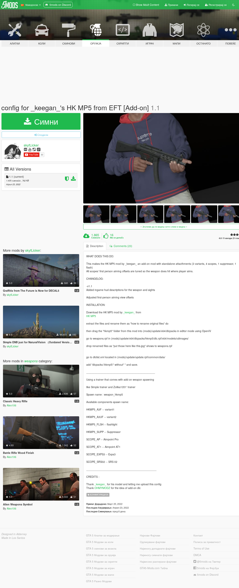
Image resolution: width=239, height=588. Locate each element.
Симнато (95, 238)
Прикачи (172, 5)
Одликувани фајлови (152, 542)
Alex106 (11, 405)
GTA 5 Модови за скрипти (101, 561)
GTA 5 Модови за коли (99, 542)
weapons (31, 361)
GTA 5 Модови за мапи (100, 574)
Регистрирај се (217, 5)
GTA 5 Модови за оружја (101, 555)
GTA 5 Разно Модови (99, 581)
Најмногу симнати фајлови (156, 555)
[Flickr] (25, 149)
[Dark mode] (233, 4)
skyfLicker (31, 145)
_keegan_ (129, 312)
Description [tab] (96, 246)
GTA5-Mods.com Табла (154, 568)
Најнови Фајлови (150, 535)
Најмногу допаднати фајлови (158, 548)
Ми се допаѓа (116, 238)
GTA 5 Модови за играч (100, 568)
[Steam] (34, 149)
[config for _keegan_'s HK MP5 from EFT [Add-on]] (96, 214)
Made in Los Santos (13, 538)
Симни (45, 121)
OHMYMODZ (102, 488)
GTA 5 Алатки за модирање (103, 535)
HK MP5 (91, 316)
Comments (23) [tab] (122, 246)
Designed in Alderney (14, 534)
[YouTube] (30, 149)
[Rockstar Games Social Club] (39, 149)
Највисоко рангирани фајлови (158, 561)
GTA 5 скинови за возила (101, 548)
